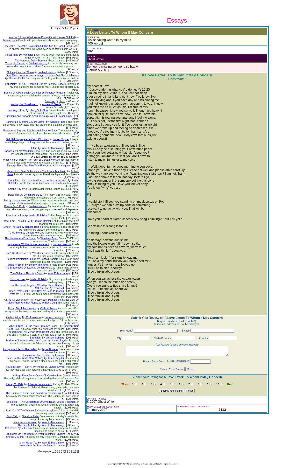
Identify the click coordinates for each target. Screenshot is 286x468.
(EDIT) (95, 29)
